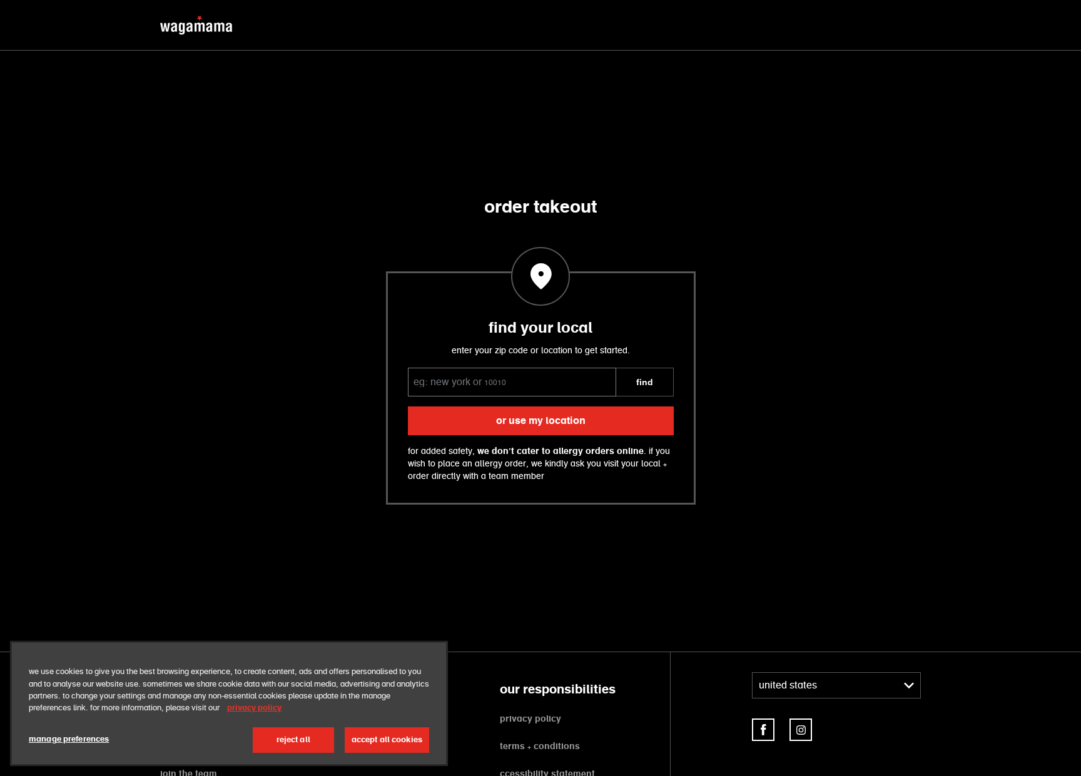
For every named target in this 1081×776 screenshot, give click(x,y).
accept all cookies (387, 740)
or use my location (541, 421)
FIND (644, 382)
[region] (229, 703)
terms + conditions (540, 746)
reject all (293, 740)
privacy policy (530, 719)
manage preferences (69, 739)
